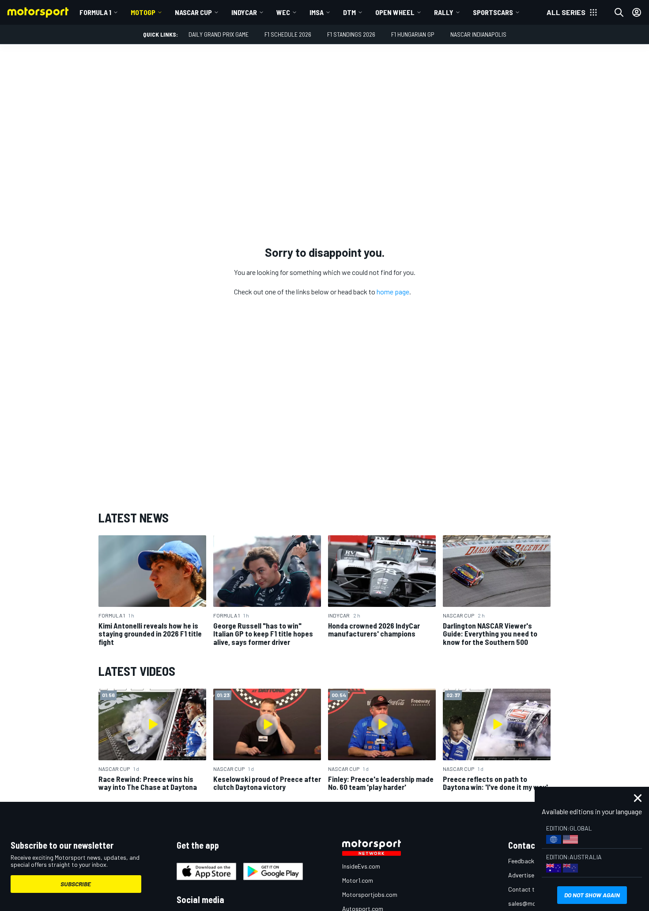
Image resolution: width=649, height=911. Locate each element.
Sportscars (493, 12)
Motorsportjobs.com (369, 894)
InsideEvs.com (361, 866)
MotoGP (143, 12)
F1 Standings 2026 (351, 34)
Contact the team (532, 889)
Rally (443, 12)
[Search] (619, 12)
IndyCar (244, 12)
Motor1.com (357, 880)
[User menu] (636, 12)
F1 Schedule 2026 (287, 34)
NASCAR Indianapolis (478, 34)
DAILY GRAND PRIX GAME (219, 34)
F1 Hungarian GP (412, 34)
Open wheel (395, 12)
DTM (349, 12)
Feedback (521, 861)
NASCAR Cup (193, 12)
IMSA (316, 12)
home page (393, 291)
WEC (283, 12)
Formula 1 (95, 12)
